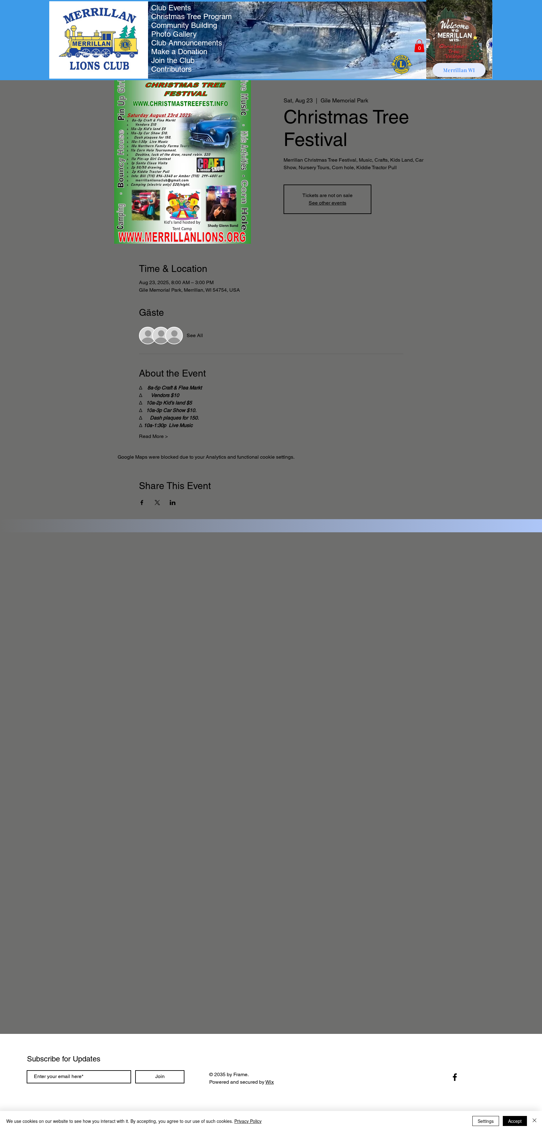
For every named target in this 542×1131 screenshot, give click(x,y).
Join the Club (172, 60)
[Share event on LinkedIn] (173, 502)
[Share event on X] (157, 502)
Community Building (184, 25)
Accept (515, 1121)
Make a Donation (179, 51)
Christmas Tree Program (191, 16)
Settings (486, 1121)
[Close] (534, 1121)
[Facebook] (455, 1077)
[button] (419, 45)
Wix (269, 1082)
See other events (327, 203)
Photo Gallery (174, 34)
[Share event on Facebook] (142, 502)
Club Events (171, 7)
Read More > (153, 436)
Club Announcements (186, 43)
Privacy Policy (248, 1121)
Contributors (171, 69)
